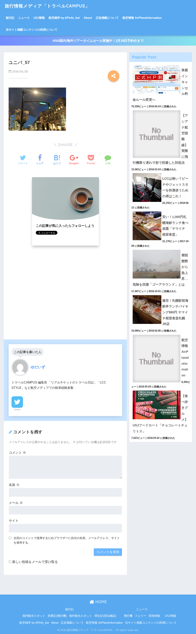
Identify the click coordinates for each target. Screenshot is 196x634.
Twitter (17, 409)
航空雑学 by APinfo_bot (64, 17)
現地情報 (154, 615)
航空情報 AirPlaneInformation (142, 17)
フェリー (140, 615)
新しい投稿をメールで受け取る (35, 562)
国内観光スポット (33, 615)
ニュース (24, 17)
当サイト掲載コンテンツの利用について (31, 29)
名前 (14, 485)
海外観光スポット (80, 615)
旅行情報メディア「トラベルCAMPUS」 (47, 6)
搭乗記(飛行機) (57, 615)
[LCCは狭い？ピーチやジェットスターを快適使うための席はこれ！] (160, 173)
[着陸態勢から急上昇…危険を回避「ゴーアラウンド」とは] (160, 249)
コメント (17, 453)
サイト (14, 521)
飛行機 (128, 615)
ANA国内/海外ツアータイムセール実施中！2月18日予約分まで (98, 41)
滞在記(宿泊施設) (105, 615)
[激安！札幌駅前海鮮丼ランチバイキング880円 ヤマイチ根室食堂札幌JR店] (160, 295)
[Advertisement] (65, 297)
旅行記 (10, 17)
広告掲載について (107, 17)
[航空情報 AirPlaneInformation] (160, 334)
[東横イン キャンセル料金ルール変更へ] (160, 64)
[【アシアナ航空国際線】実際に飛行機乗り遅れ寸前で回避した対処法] (160, 110)
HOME (100, 601)
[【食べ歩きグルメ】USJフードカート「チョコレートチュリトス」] (160, 390)
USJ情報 (39, 17)
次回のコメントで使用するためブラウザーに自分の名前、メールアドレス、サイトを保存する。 (67, 540)
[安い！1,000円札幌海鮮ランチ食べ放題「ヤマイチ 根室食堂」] (160, 211)
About (88, 17)
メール (16, 503)
